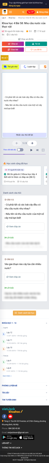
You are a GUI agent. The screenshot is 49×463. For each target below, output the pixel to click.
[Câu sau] (32, 143)
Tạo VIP (31, 12)
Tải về (37, 44)
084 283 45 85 (14, 428)
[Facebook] (4, 416)
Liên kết (6, 443)
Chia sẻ (14, 44)
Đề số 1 (5, 58)
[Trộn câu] (37, 150)
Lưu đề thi (37, 50)
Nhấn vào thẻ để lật (24, 135)
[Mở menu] (10, 12)
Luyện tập (31, 67)
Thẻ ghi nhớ (12, 67)
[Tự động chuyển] (31, 150)
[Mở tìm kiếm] (23, 12)
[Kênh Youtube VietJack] (10, 416)
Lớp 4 (4, 18)
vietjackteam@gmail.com (17, 432)
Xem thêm (6, 376)
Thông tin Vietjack (11, 448)
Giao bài (14, 50)
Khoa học (12, 18)
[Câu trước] (17, 143)
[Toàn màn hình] (43, 150)
